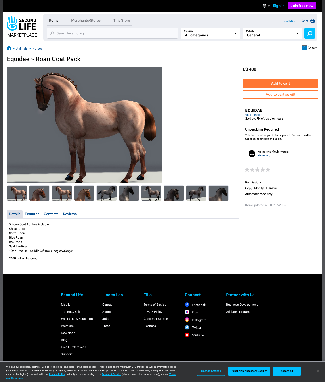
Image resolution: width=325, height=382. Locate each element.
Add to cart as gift (281, 94)
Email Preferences (73, 347)
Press (106, 326)
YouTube (197, 335)
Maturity (250, 31)
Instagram (198, 320)
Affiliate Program (238, 311)
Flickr (195, 312)
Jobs (105, 318)
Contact (107, 304)
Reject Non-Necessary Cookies (249, 371)
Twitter (196, 327)
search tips (289, 21)
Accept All (287, 371)
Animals (21, 48)
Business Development (242, 304)
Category (188, 31)
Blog (64, 340)
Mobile (65, 304)
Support (66, 354)
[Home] (9, 48)
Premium (67, 326)
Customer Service (156, 318)
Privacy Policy (153, 311)
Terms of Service (155, 304)
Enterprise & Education (77, 318)
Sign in (278, 6)
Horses (37, 48)
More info (264, 155)
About (106, 311)
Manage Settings (211, 371)
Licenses (150, 326)
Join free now (302, 6)
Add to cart (280, 83)
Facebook (198, 305)
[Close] (318, 371)
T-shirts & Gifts (71, 311)
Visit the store (254, 114)
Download (68, 333)
